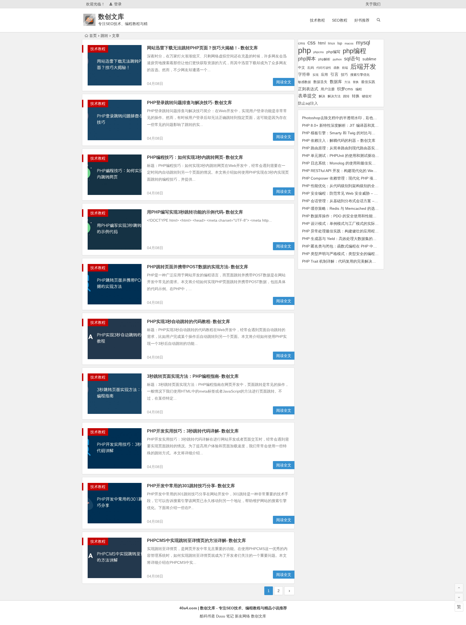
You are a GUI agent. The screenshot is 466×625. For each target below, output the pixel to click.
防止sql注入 (308, 103)
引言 (334, 74)
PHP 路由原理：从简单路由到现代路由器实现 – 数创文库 (350, 148)
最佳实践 (368, 82)
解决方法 (334, 96)
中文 (301, 68)
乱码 (310, 67)
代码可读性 (323, 67)
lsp (339, 43)
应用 (324, 75)
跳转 (346, 96)
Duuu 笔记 (225, 616)
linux (331, 43)
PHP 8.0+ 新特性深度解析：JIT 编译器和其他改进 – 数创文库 (354, 125)
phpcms (318, 52)
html (321, 43)
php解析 (324, 59)
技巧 (344, 75)
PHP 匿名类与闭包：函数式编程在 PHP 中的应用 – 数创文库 (353, 246)
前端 (345, 67)
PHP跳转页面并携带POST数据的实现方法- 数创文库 (197, 267)
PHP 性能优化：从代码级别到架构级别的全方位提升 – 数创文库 (355, 186)
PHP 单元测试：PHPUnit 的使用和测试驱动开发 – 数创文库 (352, 155)
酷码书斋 (207, 616)
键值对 (367, 96)
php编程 (354, 50)
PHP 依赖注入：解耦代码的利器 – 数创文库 (338, 140)
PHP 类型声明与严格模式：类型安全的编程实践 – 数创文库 (352, 254)
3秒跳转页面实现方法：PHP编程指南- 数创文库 (193, 376)
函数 (337, 67)
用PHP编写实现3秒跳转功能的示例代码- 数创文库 (195, 212)
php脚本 (307, 58)
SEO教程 (339, 20)
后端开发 (363, 66)
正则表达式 (308, 89)
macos (349, 43)
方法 (347, 82)
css (311, 43)
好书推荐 (361, 20)
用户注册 (328, 89)
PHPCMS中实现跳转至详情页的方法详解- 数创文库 (196, 540)
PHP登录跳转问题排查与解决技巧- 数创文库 (189, 102)
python (337, 59)
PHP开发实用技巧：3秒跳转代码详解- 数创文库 (193, 431)
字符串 (304, 74)
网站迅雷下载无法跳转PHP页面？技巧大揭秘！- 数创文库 (202, 48)
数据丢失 (320, 82)
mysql (363, 43)
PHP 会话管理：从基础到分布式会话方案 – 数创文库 (346, 201)
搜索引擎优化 (360, 75)
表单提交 (307, 95)
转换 (355, 96)
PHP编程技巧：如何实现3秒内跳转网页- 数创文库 (195, 157)
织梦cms (345, 89)
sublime (369, 59)
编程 (358, 89)
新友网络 (242, 616)
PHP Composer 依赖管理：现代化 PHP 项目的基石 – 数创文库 (355, 178)
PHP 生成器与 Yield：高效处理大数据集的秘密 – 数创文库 (351, 238)
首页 (93, 35)
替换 (356, 82)
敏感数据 (304, 82)
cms (301, 43)
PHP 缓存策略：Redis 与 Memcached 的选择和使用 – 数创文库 (355, 208)
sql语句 (352, 58)
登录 (118, 4)
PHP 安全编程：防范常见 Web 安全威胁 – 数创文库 (345, 193)
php (304, 50)
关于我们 (373, 4)
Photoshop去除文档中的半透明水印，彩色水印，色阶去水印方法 (356, 118)
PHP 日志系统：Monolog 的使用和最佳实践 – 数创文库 (348, 163)
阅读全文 (283, 82)
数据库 (336, 81)
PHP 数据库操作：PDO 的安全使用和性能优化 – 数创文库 (351, 216)
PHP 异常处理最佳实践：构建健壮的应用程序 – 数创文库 (350, 231)
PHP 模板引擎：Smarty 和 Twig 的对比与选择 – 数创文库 (350, 133)
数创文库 (111, 16)
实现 (315, 74)
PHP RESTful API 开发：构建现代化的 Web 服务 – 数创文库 (352, 171)
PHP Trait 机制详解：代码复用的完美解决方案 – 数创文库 (350, 261)
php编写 (333, 52)
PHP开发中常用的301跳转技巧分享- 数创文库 (191, 485)
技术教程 (317, 20)
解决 (322, 96)
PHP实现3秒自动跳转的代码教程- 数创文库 (188, 321)
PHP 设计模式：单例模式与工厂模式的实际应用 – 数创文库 (352, 223)
